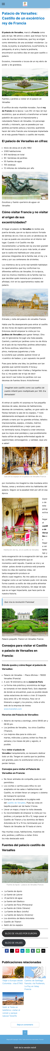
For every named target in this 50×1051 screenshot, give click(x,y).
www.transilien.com (13, 709)
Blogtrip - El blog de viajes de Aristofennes (25, 4)
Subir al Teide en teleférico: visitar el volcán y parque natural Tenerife (11, 1011)
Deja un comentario (25, 1025)
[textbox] (26, 158)
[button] (7, 951)
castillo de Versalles (16, 803)
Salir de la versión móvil (25, 1047)
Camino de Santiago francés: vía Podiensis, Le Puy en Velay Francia (35, 984)
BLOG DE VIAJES (13, 942)
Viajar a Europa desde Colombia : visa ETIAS (12, 982)
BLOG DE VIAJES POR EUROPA (21, 933)
